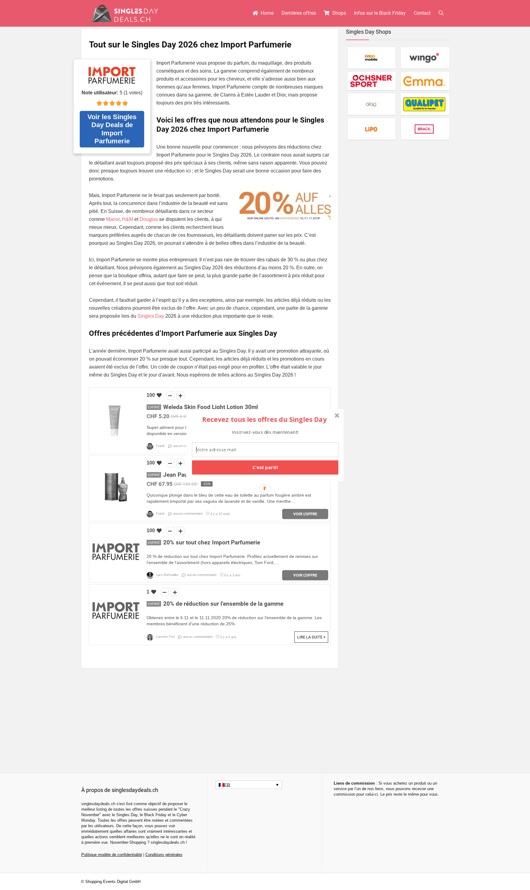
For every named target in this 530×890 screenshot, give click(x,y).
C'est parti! (265, 467)
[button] (264, 419)
